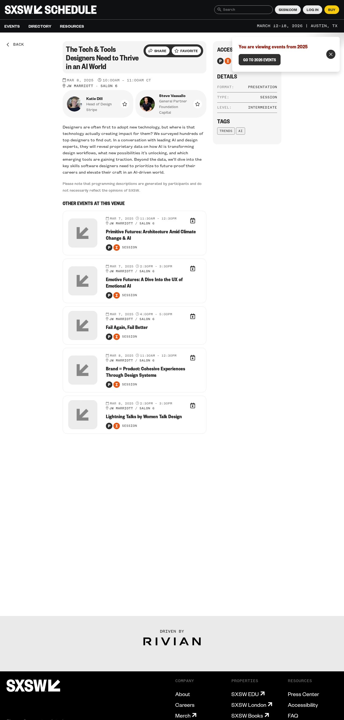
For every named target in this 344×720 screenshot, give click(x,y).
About (182, 694)
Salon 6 (109, 86)
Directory (39, 26)
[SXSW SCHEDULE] (50, 9)
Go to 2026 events (259, 59)
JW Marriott (80, 86)
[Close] (330, 54)
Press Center (303, 694)
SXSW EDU (245, 694)
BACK (16, 44)
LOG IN (312, 10)
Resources (72, 26)
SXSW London (248, 704)
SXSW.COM (288, 10)
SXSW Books (247, 715)
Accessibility (303, 704)
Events (12, 26)
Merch (183, 715)
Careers (185, 704)
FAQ (293, 715)
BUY (331, 10)
